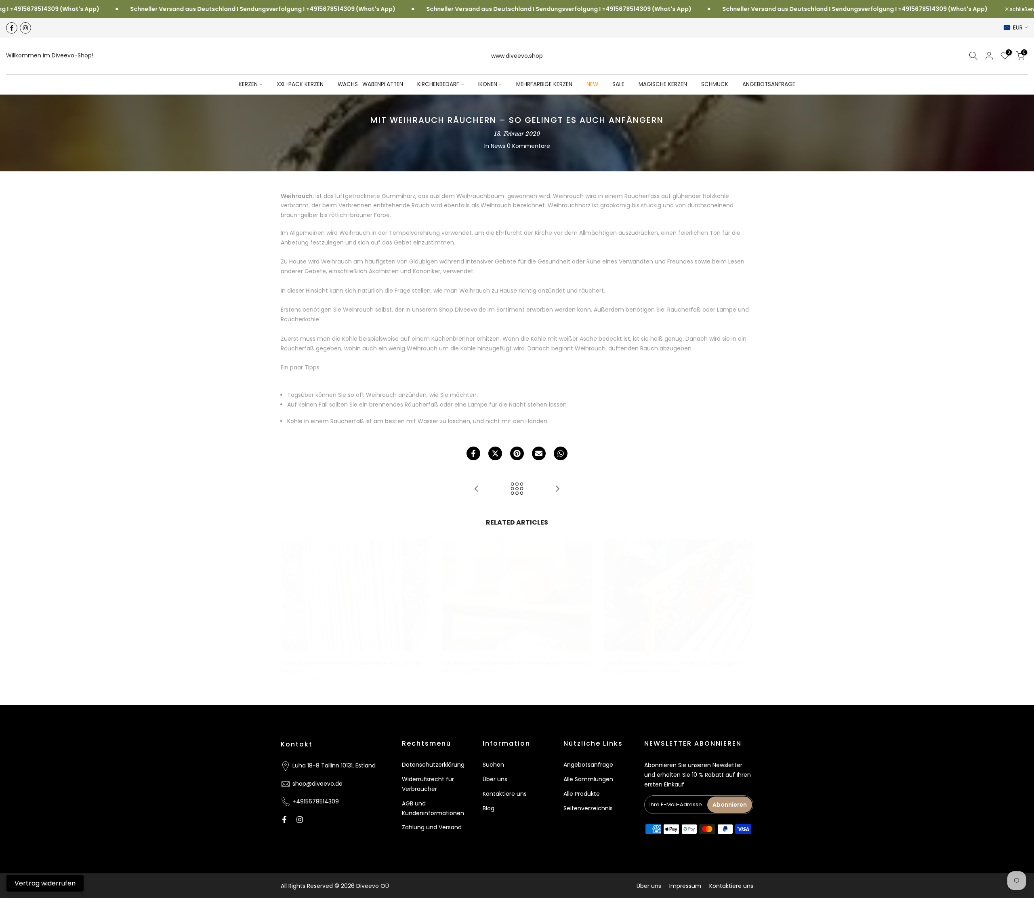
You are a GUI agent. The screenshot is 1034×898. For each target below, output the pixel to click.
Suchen (493, 765)
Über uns (495, 779)
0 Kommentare (528, 146)
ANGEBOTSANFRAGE (768, 84)
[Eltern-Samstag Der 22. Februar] (476, 489)
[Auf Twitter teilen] (495, 453)
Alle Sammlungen (588, 779)
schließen (1021, 9)
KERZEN (248, 84)
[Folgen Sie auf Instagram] (25, 28)
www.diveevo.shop (517, 56)
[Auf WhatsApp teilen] (560, 453)
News (498, 146)
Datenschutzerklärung (433, 765)
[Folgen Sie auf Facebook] (11, 28)
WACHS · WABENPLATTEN (370, 84)
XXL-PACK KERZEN (300, 84)
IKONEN (487, 84)
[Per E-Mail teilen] (539, 453)
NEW (592, 84)
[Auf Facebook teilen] (473, 453)
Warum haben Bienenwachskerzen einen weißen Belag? (352, 667)
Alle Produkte (581, 794)
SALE (618, 84)
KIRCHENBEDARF (438, 84)
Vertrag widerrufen (45, 883)
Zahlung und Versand (432, 827)
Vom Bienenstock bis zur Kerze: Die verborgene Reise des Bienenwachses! (673, 667)
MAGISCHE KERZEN (663, 84)
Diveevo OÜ (372, 886)
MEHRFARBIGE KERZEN (544, 84)
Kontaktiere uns (505, 794)
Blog (488, 808)
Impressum (685, 886)
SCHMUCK (714, 84)
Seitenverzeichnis (588, 808)
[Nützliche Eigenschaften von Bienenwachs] (557, 489)
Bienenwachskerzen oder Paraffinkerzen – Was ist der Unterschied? (516, 667)
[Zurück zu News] (517, 489)
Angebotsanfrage (588, 765)
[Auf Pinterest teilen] (517, 453)
